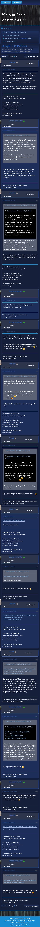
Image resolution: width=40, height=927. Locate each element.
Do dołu (4, 56)
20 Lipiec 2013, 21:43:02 (8, 870)
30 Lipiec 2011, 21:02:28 (8, 69)
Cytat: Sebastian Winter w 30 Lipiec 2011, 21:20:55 (20, 376)
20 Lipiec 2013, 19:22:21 (8, 822)
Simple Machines (25, 922)
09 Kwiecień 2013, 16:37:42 (9, 716)
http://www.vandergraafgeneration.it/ (14, 520)
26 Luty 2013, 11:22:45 (8, 516)
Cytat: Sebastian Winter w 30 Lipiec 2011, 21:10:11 (20, 205)
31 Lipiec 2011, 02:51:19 (8, 445)
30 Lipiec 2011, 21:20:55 (8, 331)
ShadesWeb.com (25, 925)
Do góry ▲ (27, 918)
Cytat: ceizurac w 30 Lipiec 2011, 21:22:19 (18, 450)
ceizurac (12, 62)
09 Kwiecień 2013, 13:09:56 (9, 659)
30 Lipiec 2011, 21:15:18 (8, 200)
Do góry (4, 906)
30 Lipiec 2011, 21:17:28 (8, 300)
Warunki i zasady (19, 918)
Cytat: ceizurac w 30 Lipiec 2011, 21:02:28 (18, 135)
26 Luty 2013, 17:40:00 (8, 566)
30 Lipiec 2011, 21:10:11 (8, 130)
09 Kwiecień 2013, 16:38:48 (9, 791)
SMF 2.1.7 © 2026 (15, 922)
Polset (11, 438)
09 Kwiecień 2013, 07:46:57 (9, 611)
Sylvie (29, 38)
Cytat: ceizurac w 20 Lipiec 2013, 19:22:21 (18, 875)
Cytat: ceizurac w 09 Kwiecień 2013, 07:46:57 (19, 664)
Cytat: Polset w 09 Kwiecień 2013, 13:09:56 (18, 721)
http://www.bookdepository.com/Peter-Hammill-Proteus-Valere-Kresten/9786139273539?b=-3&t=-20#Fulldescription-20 (20, 617)
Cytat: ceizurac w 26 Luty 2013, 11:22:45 (17, 571)
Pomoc (12, 918)
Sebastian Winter (16, 121)
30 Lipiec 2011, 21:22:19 (8, 371)
